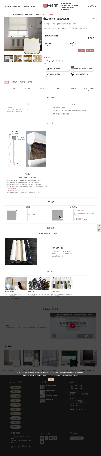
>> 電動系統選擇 (78, 218)
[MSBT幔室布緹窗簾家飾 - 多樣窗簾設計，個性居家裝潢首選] (50, 6)
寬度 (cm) (48, 43)
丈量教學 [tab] (14, 82)
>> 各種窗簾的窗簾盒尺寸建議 (13, 190)
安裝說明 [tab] (22, 82)
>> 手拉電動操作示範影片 (80, 219)
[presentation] (4, 36)
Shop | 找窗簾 (16, 6)
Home (9, 6)
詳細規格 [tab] (6, 82)
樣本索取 (90, 50)
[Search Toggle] (96, 6)
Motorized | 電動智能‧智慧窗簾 (69, 5)
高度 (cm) (73, 43)
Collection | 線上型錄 (29, 6)
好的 (51, 379)
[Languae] (88, 6)
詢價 (81, 50)
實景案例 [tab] (30, 82)
